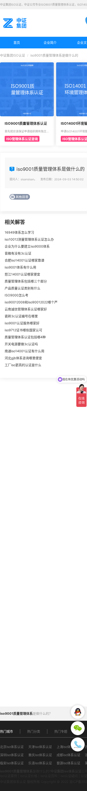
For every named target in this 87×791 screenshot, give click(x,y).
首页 (16, 42)
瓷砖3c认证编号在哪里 (21, 316)
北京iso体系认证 (12, 747)
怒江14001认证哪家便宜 (22, 274)
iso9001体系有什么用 (20, 267)
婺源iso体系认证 (68, 763)
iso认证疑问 (69, 776)
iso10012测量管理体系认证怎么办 (29, 239)
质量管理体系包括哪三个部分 (26, 281)
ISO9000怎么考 (16, 295)
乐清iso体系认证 (40, 763)
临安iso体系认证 (12, 763)
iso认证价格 (28, 776)
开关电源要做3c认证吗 (21, 344)
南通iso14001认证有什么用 (24, 351)
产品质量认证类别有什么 (22, 288)
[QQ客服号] (78, 712)
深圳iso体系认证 (12, 755)
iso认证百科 (49, 776)
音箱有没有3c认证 (18, 253)
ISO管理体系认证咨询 (22, 139)
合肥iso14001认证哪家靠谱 (24, 260)
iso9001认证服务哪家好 (22, 323)
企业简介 (50, 42)
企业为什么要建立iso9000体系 (27, 246)
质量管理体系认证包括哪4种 (25, 337)
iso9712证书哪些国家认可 (23, 330)
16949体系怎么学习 (19, 232)
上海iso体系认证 (68, 747)
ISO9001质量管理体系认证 (26, 123)
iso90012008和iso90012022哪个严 (31, 302)
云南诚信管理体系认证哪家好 (26, 309)
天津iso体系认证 (40, 747)
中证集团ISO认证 (12, 55)
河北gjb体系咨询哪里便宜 (23, 358)
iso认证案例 (8, 776)
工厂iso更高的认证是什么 (23, 365)
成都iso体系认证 (68, 755)
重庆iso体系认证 (40, 755)
